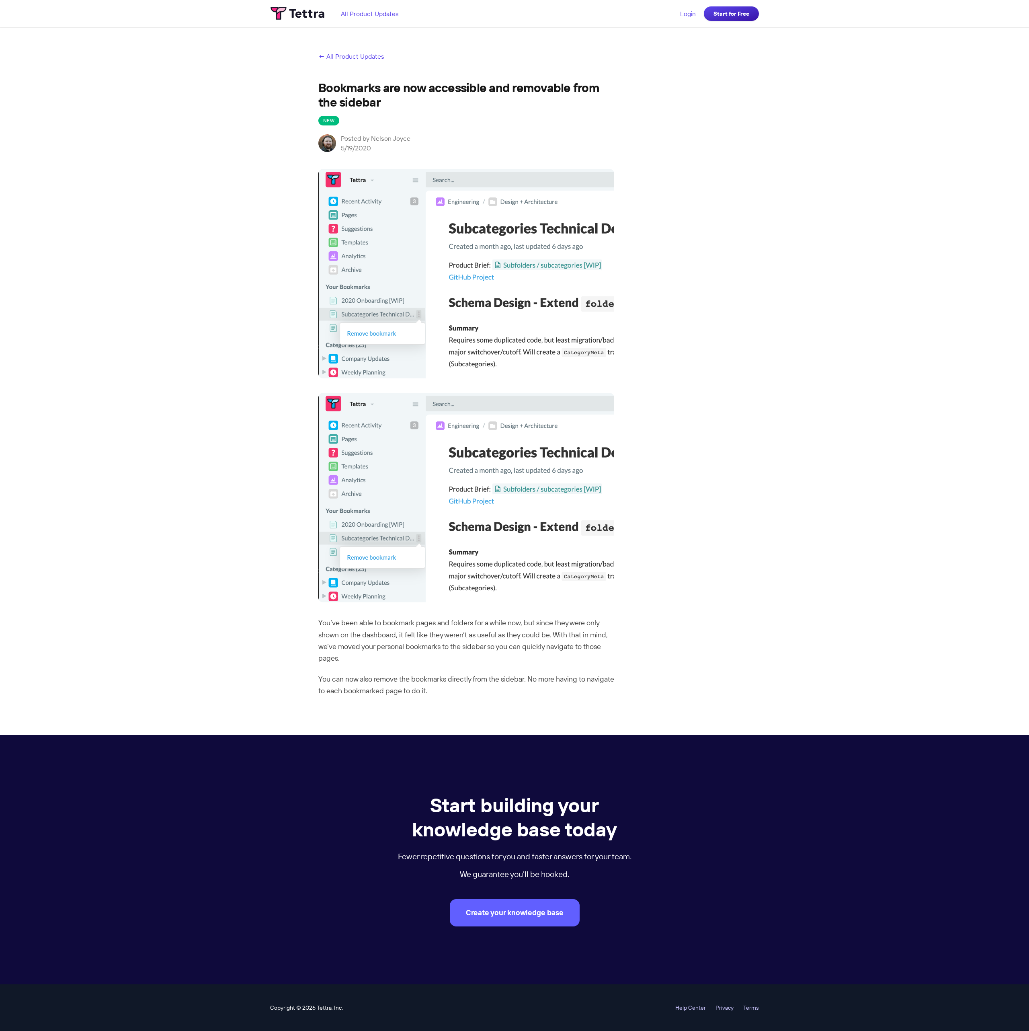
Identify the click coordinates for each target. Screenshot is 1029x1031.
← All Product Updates (351, 56)
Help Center (690, 1007)
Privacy (724, 1007)
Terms (751, 1007)
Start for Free (731, 13)
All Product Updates (370, 14)
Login (688, 14)
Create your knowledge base (515, 912)
